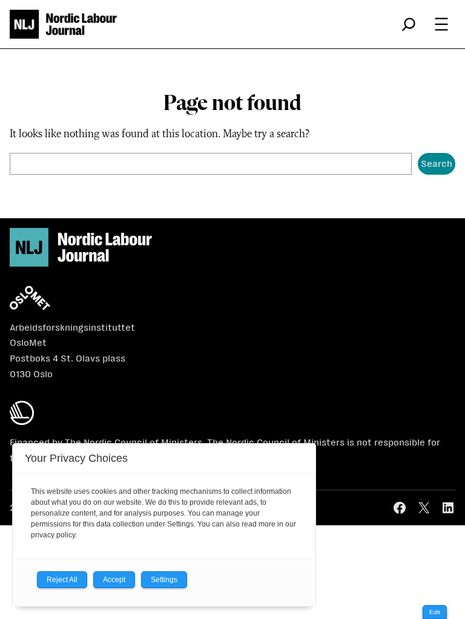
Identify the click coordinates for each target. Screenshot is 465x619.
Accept (114, 579)
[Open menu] (441, 24)
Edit (434, 612)
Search (436, 163)
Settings (164, 579)
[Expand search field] (409, 24)
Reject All (62, 579)
